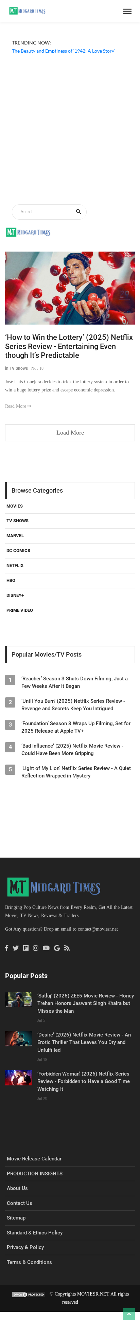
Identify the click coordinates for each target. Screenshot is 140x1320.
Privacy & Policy (25, 1247)
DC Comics (18, 550)
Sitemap (16, 1218)
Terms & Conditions (29, 1262)
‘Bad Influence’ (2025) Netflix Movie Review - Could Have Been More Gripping (72, 749)
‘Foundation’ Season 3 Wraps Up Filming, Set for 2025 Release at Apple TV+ (75, 727)
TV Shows (17, 520)
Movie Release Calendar (34, 1159)
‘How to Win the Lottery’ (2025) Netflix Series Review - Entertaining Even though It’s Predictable (69, 346)
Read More (15, 406)
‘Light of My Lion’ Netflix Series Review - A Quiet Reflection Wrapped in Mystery (76, 772)
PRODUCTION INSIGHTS (35, 1174)
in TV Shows (16, 368)
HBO (10, 580)
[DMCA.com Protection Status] (29, 1294)
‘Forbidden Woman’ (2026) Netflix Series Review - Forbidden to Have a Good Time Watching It (83, 1081)
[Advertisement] (70, 130)
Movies (14, 506)
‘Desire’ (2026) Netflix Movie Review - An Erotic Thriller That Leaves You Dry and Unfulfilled (84, 1042)
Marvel (15, 535)
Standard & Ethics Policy (35, 1233)
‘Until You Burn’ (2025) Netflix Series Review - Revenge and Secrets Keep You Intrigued (73, 705)
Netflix (14, 565)
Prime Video (19, 610)
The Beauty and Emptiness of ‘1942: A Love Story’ (63, 51)
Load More (70, 432)
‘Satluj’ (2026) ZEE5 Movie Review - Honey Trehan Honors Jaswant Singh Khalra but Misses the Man (85, 1003)
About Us (17, 1188)
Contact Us (19, 1203)
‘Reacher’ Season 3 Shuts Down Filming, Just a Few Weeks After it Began (74, 682)
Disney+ (15, 595)
